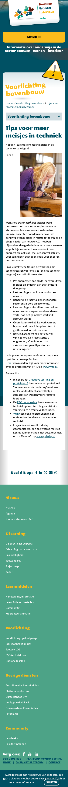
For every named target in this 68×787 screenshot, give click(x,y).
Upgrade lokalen (15, 661)
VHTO (16, 413)
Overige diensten (22, 675)
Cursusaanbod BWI (17, 696)
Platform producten (17, 691)
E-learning (16, 533)
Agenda (10, 513)
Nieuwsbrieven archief (19, 519)
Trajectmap (12, 566)
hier (10, 363)
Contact (54, 762)
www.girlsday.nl (45, 436)
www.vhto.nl (50, 366)
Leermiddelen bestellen (20, 602)
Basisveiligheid (14, 555)
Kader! (9, 572)
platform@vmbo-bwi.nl (44, 759)
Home (9, 103)
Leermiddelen (19, 586)
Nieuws (12, 497)
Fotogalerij (12, 714)
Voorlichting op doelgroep (21, 638)
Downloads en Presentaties (22, 708)
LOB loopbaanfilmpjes (18, 644)
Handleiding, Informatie (20, 596)
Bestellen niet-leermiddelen (22, 685)
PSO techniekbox (27, 402)
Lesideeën (12, 738)
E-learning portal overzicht (21, 549)
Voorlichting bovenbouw (30, 103)
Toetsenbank (13, 560)
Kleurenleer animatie (18, 613)
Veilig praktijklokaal (17, 702)
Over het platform (29, 762)
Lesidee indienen (16, 744)
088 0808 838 (12, 759)
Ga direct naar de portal (19, 543)
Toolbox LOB (13, 649)
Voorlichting (18, 627)
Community (12, 608)
